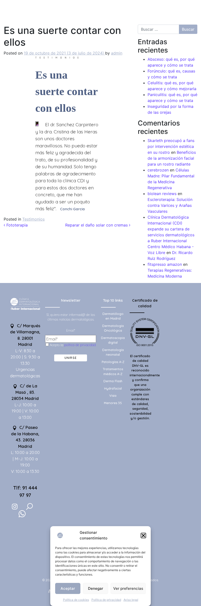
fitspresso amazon (165, 264)
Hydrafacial (113, 388)
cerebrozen (158, 170)
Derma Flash (112, 381)
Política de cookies (76, 600)
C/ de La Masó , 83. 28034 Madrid (25, 392)
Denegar (95, 588)
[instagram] (14, 506)
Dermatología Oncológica (113, 328)
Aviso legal (131, 600)
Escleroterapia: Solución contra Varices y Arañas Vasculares (170, 205)
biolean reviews (162, 193)
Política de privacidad (106, 600)
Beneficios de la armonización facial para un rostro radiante (172, 158)
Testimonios (33, 219)
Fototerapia (16, 225)
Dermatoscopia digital (113, 340)
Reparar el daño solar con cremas (97, 225)
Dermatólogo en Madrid (113, 316)
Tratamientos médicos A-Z (113, 371)
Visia (112, 395)
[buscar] (29, 506)
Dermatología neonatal (113, 352)
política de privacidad (80, 345)
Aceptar (68, 588)
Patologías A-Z (113, 362)
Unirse (70, 358)
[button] (143, 535)
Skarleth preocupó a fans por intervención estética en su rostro (171, 146)
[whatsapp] (22, 514)
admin (116, 53)
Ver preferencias (128, 588)
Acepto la (72, 345)
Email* (70, 330)
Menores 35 (113, 403)
